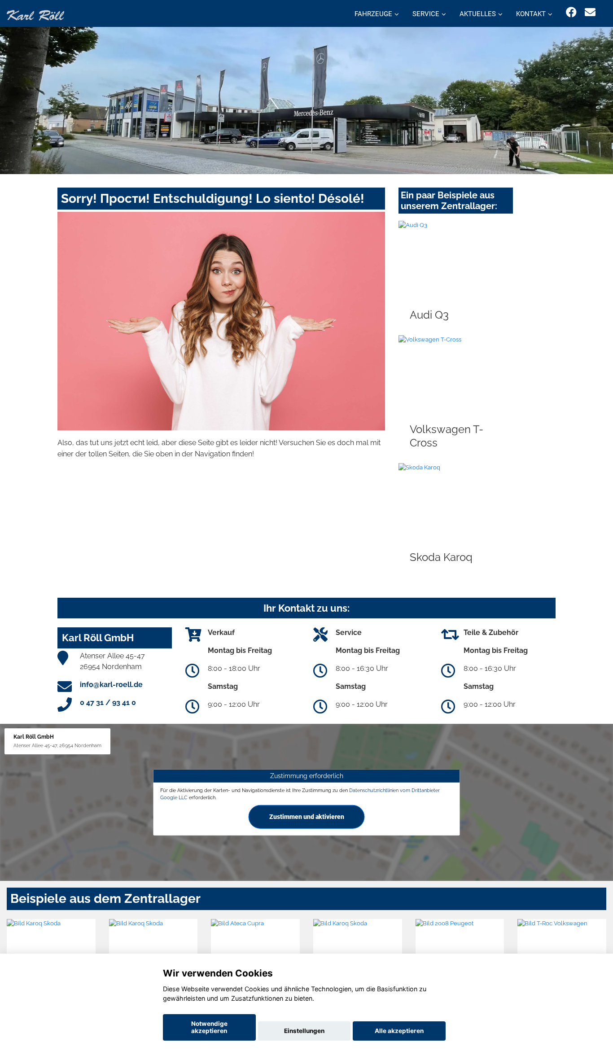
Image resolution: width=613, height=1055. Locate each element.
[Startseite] (35, 14)
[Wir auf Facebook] (571, 12)
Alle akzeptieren (399, 1030)
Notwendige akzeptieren (209, 1027)
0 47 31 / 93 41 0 (108, 702)
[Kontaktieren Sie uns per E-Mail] (590, 12)
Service (425, 14)
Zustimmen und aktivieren (306, 816)
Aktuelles (478, 14)
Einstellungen (304, 1030)
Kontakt (531, 14)
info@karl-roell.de (111, 684)
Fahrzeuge (373, 14)
